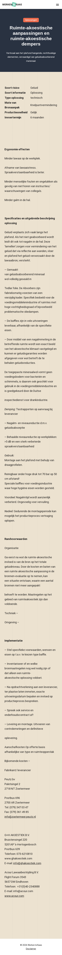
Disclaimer (31, 949)
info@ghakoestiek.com (27, 863)
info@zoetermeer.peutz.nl (20, 816)
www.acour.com (14, 895)
